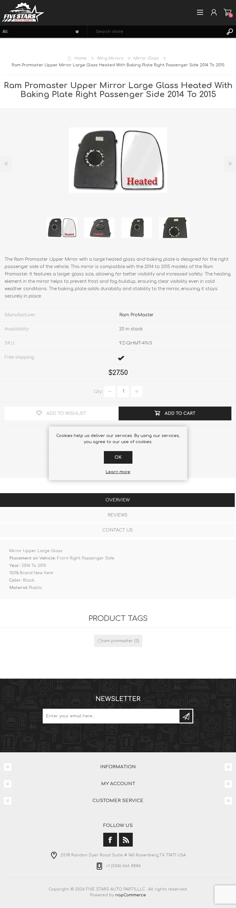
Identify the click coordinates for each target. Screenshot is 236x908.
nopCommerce (130, 895)
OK (118, 457)
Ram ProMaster (136, 315)
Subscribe (185, 716)
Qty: (98, 391)
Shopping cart (227, 12)
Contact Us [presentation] (117, 530)
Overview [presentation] (117, 500)
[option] (62, 228)
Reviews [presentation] (118, 515)
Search (230, 31)
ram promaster (117, 641)
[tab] (117, 500)
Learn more (118, 472)
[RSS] (126, 840)
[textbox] (155, 31)
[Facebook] (110, 840)
